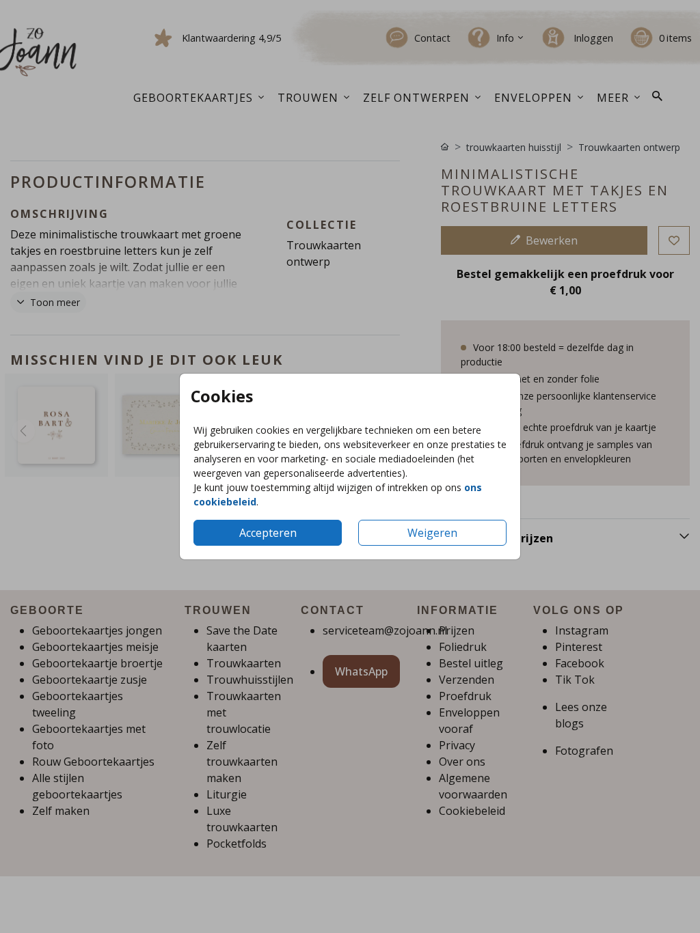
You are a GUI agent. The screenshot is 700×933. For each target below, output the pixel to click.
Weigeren (432, 532)
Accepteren (268, 532)
